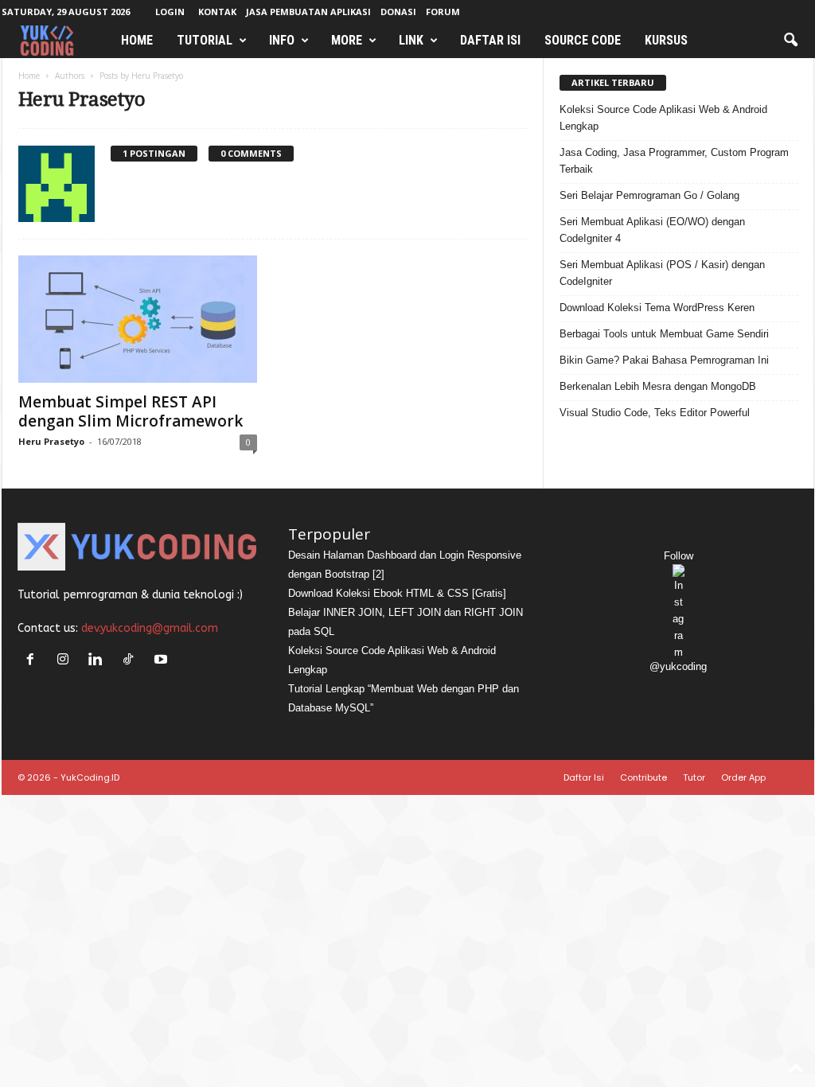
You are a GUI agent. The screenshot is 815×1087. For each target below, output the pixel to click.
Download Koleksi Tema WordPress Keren (657, 308)
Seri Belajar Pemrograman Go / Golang (649, 195)
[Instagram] (66, 661)
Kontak (217, 12)
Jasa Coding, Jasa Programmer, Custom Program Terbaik (674, 160)
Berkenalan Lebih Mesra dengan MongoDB (658, 386)
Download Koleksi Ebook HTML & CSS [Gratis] (397, 593)
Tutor (694, 777)
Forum (443, 12)
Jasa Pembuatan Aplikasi (308, 12)
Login (170, 12)
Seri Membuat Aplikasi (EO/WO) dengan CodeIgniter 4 (652, 230)
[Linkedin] (99, 661)
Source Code (582, 40)
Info (281, 40)
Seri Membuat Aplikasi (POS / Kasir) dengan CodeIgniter (662, 273)
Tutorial (204, 40)
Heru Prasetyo (51, 441)
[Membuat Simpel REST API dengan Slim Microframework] (137, 319)
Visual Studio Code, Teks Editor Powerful (655, 413)
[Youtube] (162, 661)
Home (137, 40)
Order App (743, 777)
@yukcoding (678, 666)
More (346, 40)
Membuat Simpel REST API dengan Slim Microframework (130, 411)
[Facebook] (34, 661)
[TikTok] (131, 661)
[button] (790, 40)
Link (411, 40)
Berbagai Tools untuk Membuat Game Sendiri (664, 334)
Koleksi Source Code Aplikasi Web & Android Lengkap (663, 117)
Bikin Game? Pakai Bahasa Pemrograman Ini (664, 360)
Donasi (398, 12)
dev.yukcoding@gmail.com (149, 628)
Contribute (643, 777)
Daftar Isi (490, 40)
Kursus (666, 40)
